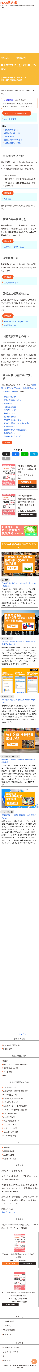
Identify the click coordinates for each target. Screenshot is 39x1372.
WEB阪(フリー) (27, 482)
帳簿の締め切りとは (12, 133)
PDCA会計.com (6, 58)
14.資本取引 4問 (9, 1135)
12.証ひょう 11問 (10, 1128)
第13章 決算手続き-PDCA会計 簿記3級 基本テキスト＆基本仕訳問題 (18, 388)
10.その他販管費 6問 (11, 1121)
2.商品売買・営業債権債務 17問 (15, 1091)
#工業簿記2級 (8, 1155)
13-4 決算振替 (10, 119)
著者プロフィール (8, 1212)
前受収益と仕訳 (10, 406)
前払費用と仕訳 (10, 410)
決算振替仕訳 (9, 136)
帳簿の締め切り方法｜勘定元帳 (16, 321)
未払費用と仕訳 (10, 416)
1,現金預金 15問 (9, 1087)
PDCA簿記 (7, 1049)
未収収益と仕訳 (10, 413)
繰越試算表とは (10, 325)
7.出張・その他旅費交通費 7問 (15, 1109)
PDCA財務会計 (9, 1321)
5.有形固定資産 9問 (10, 1102)
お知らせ (6, 1356)
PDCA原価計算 (9, 1330)
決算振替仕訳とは (11, 282)
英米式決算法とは (11, 130)
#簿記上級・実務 (9, 1158)
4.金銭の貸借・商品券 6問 (13, 1098)
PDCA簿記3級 (9, 2)
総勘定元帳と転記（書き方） (15, 247)
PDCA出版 (7, 1334)
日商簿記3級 (8, 100)
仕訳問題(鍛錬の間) (10, 1068)
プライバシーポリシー (11, 1351)
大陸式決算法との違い (13, 143)
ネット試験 (7, 1072)
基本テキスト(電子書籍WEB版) (15, 1064)
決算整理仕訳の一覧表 (12, 420)
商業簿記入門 (21, 58)
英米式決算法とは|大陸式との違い (17, 423)
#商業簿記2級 (8, 1151)
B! (34, 454)
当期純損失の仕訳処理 (12, 436)
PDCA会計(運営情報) (11, 1045)
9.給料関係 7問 (9, 1117)
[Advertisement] (19, 28)
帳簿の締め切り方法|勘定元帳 (15, 429)
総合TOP (6, 1060)
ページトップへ (19, 1034)
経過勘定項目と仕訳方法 (13, 400)
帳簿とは (7, 199)
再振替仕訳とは (10, 403)
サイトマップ (8, 1360)
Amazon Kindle (27, 486)
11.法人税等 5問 (9, 1124)
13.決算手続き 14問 (11, 1132)
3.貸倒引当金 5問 (10, 1094)
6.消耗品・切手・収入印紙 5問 (15, 1106)
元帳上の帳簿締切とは (13, 139)
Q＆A (5, 1075)
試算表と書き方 (10, 397)
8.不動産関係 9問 (10, 1113)
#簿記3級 (7, 442)
